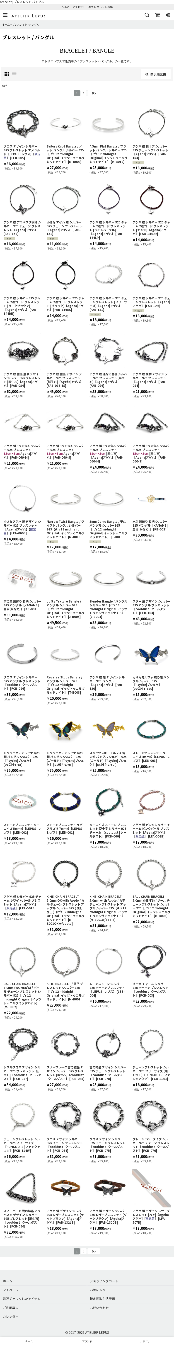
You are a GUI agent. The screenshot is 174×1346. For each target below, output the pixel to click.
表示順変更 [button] (158, 74)
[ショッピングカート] (157, 15)
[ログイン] (168, 15)
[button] (5, 15)
